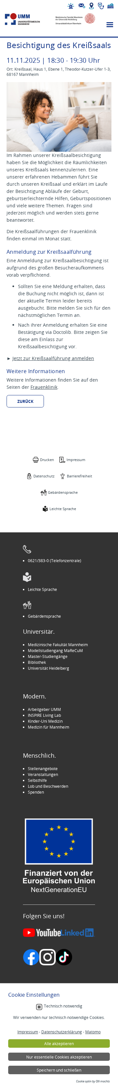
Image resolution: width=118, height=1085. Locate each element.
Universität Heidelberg (48, 668)
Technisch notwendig (63, 1006)
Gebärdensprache (63, 492)
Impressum (76, 459)
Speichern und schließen (59, 1070)
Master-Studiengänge (48, 656)
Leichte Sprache (62, 508)
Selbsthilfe (37, 780)
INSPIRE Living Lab (44, 715)
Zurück (25, 401)
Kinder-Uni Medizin (45, 721)
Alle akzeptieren (59, 1043)
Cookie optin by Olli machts (93, 1081)
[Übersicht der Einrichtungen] (110, 6)
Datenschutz (43, 476)
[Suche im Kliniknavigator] (101, 6)
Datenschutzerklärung (61, 1031)
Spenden (36, 792)
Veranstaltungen (43, 774)
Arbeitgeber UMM (44, 709)
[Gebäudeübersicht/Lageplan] (91, 6)
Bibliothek (37, 662)
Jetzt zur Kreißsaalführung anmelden (53, 358)
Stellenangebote (43, 768)
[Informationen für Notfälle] (71, 6)
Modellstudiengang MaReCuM (55, 650)
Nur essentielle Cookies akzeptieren (59, 1056)
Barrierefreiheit (79, 476)
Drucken (47, 459)
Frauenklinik (43, 387)
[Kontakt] (82, 6)
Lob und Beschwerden (48, 786)
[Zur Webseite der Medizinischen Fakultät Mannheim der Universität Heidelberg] (72, 19)
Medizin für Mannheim (48, 727)
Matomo (93, 1031)
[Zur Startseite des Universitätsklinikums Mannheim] (27, 19)
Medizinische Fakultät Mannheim (58, 644)
